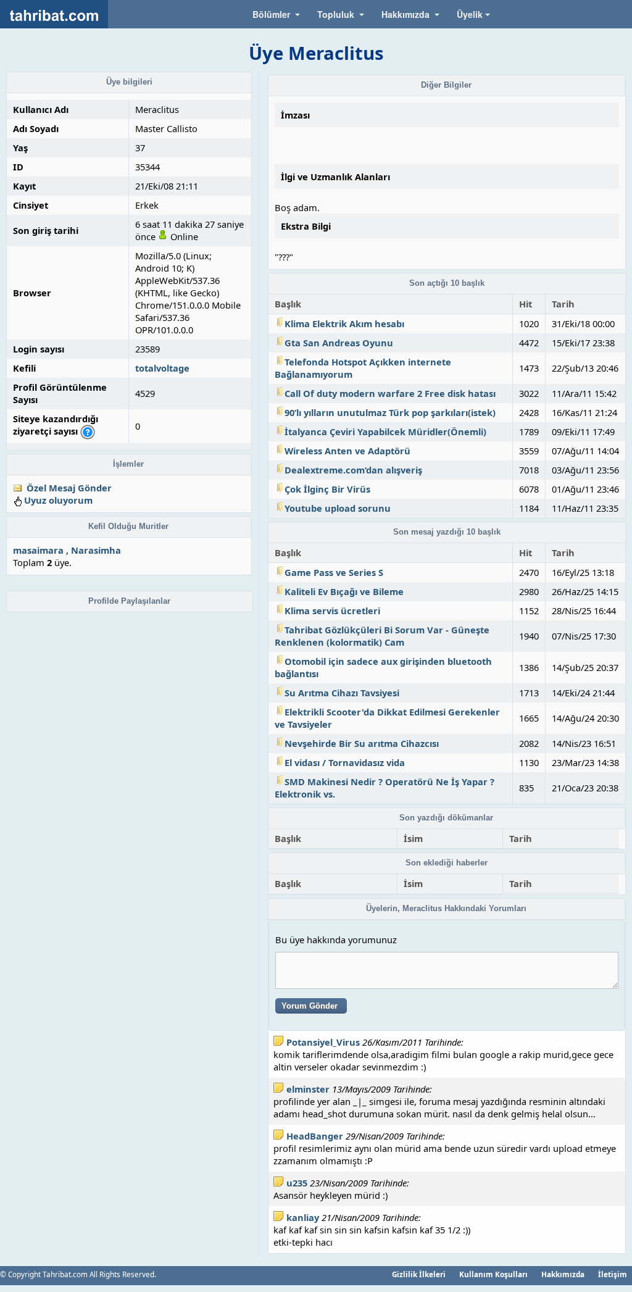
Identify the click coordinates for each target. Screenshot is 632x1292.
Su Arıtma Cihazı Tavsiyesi (342, 692)
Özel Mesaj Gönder (69, 487)
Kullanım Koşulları (493, 1274)
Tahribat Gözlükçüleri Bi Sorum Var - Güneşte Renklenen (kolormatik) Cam (382, 635)
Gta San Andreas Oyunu (339, 342)
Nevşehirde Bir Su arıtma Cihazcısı (362, 743)
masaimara (38, 550)
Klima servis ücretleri (332, 610)
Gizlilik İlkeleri (419, 1274)
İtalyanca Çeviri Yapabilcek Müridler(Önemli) (385, 431)
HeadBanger (314, 1136)
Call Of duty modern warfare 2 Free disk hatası (390, 393)
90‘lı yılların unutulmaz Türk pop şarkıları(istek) (390, 412)
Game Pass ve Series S (334, 572)
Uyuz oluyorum (58, 500)
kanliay (302, 1217)
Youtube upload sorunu (338, 508)
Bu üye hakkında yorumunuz (336, 939)
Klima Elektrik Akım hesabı (344, 323)
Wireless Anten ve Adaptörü (347, 450)
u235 (296, 1183)
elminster (308, 1089)
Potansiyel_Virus (323, 1042)
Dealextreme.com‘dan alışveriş (353, 470)
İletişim (612, 1274)
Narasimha (96, 550)
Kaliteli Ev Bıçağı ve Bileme (344, 591)
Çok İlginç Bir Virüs (327, 489)
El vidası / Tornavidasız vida (345, 762)
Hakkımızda (562, 1274)
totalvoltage (162, 368)
